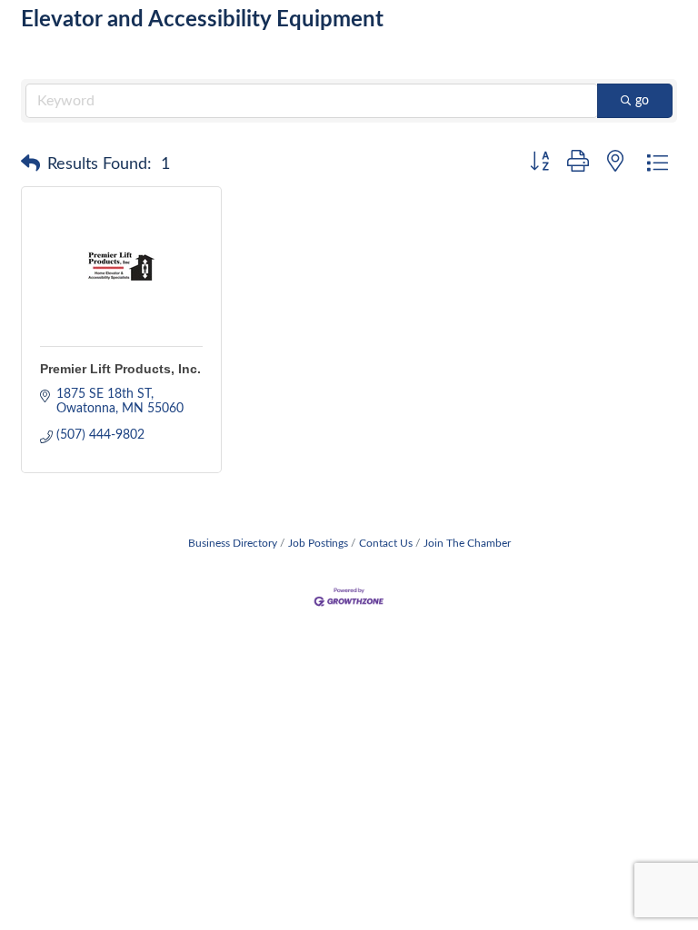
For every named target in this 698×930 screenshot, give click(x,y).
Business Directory (232, 543)
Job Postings (318, 543)
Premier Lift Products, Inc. (120, 368)
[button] (30, 164)
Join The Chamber (467, 543)
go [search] (642, 100)
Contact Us (386, 543)
